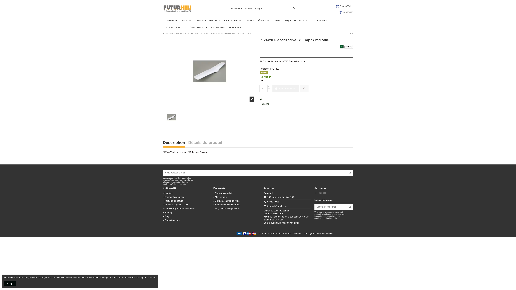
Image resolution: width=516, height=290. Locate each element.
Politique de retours (173, 201)
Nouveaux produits (224, 193)
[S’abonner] (350, 173)
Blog (166, 216)
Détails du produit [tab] (205, 143)
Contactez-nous (172, 220)
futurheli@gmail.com (277, 206)
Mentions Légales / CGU (176, 205)
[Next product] (352, 33)
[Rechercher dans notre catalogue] (294, 8)
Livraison (168, 193)
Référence (265, 69)
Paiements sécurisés (174, 197)
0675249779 (273, 202)
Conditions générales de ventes (179, 208)
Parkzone (264, 104)
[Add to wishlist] (304, 88)
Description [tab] (174, 143)
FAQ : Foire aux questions (227, 208)
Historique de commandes (227, 205)
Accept (9, 283)
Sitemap (168, 212)
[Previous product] (351, 33)
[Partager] (261, 100)
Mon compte (221, 197)
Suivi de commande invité (227, 201)
